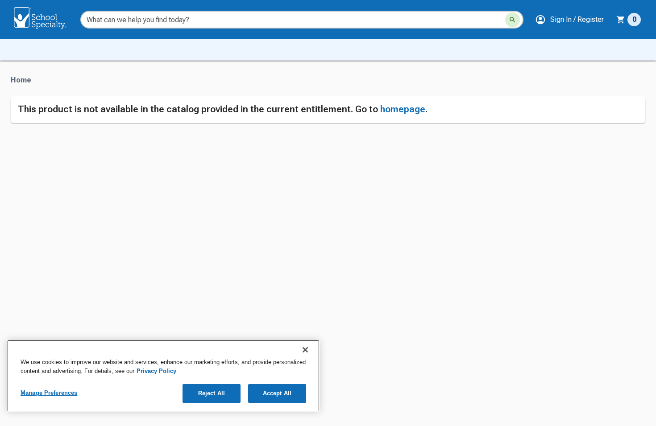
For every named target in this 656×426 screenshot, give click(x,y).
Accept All (277, 393)
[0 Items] (620, 19)
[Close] (305, 350)
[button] (569, 19)
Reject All (211, 393)
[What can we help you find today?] (512, 19)
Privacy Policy (156, 371)
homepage (402, 109)
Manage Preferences (49, 392)
